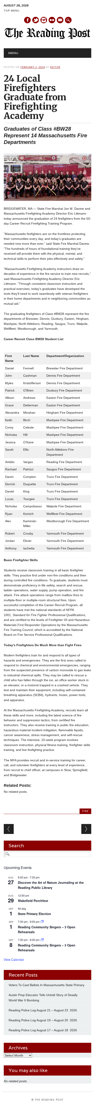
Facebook (27, 20)
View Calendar (14, 959)
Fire (85, 811)
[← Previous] (9, 829)
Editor (55, 67)
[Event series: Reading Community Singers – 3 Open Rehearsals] (42, 921)
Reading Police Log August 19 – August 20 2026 (43, 1020)
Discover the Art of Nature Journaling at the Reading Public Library (51, 885)
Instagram (43, 20)
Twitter (35, 20)
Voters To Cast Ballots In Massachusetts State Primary (46, 985)
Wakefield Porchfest (33, 900)
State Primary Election (34, 913)
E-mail (60, 20)
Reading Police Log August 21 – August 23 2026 (43, 1010)
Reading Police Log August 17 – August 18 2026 (43, 1030)
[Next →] (86, 829)
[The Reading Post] (47, 38)
